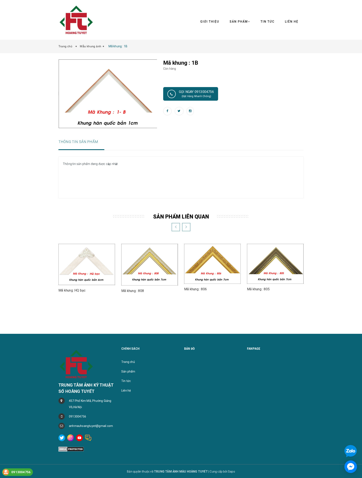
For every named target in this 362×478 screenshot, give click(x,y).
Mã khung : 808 (132, 291)
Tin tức (267, 21)
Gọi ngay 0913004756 (196, 94)
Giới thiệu (209, 21)
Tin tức (126, 381)
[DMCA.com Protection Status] (71, 449)
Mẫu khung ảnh (90, 46)
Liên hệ (291, 21)
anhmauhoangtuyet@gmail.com (91, 426)
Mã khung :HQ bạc (72, 290)
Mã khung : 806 (195, 289)
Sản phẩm (239, 21)
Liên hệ (126, 390)
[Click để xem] (107, 93)
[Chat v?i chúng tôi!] (350, 466)
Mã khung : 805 (258, 289)
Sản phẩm (128, 371)
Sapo (231, 471)
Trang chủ (66, 46)
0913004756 (77, 416)
